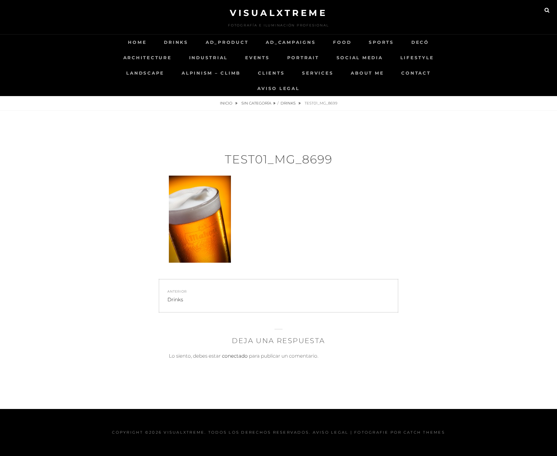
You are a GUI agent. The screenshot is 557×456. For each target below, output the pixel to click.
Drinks (176, 42)
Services (317, 73)
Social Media (360, 57)
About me (367, 73)
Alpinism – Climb (211, 73)
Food (342, 42)
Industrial (208, 57)
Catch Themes (424, 432)
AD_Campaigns (291, 42)
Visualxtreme (278, 13)
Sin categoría (256, 103)
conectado (235, 356)
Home (137, 42)
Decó (420, 42)
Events (257, 57)
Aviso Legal (278, 88)
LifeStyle (417, 57)
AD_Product (227, 42)
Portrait (303, 57)
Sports (381, 42)
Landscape (145, 73)
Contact (416, 73)
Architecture (147, 57)
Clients (271, 73)
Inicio (226, 103)
